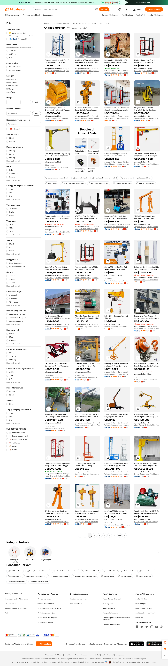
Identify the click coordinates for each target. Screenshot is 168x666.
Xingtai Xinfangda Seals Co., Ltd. (57, 71)
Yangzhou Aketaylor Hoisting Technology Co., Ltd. (87, 425)
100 (119, 535)
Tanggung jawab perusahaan (16, 608)
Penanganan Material (61, 23)
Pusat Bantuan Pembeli (112, 599)
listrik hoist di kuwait (92, 571)
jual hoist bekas (126, 576)
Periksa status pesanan (144, 608)
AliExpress (49, 655)
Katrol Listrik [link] (104, 23)
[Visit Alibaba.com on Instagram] (151, 626)
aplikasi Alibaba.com (118, 644)
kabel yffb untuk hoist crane (38, 571)
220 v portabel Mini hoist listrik (86, 576)
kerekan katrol (109, 576)
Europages (120, 655)
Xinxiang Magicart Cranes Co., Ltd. (147, 118)
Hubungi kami (108, 604)
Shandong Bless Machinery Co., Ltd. (57, 428)
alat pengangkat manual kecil (58, 178)
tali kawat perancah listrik (59, 576)
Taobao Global (94, 655)
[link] (165, 642)
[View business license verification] (106, 662)
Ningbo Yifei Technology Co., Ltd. (57, 377)
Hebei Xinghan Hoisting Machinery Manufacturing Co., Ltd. (147, 71)
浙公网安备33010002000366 (124, 662)
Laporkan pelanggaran (111, 624)
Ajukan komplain (109, 608)
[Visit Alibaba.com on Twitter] (146, 626)
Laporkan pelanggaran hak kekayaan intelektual (116, 619)
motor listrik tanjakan (17, 582)
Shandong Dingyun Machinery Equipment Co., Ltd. (87, 474)
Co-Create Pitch (11, 604)
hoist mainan (52, 183)
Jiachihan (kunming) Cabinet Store (117, 118)
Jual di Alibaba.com (142, 599)
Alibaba (46, 23)
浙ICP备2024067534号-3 (146, 662)
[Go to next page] (124, 535)
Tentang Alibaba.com (13, 594)
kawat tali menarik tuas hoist (74, 183)
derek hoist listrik (81, 178)
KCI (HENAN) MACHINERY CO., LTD (57, 167)
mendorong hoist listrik (124, 183)
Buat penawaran (76, 604)
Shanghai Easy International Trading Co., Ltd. (87, 229)
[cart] (128, 10)
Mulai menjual (140, 604)
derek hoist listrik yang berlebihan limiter (120, 571)
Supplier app (79, 644)
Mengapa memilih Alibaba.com (16, 599)
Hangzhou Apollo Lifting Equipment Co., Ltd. (147, 379)
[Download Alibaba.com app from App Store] (136, 643)
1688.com (58, 655)
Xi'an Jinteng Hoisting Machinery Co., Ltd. (57, 278)
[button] (96, 9)
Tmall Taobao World (72, 655)
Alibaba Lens (19, 644)
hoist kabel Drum (16, 571)
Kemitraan (139, 617)
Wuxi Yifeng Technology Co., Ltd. (146, 328)
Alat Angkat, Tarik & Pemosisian (84, 23)
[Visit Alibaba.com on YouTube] (156, 626)
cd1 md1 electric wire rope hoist (67, 571)
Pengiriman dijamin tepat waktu (49, 608)
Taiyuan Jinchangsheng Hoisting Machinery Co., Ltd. (117, 73)
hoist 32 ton (128, 178)
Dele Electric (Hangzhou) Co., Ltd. (57, 232)
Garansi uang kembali (46, 604)
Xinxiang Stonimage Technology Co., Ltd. (57, 326)
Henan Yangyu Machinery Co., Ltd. (87, 71)
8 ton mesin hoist (147, 571)
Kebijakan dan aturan (45, 622)
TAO (103, 655)
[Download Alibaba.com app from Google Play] (154, 643)
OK (36, 102)
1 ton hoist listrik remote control (105, 178)
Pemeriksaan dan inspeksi (47, 617)
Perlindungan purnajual (46, 613)
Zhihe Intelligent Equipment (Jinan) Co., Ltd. (57, 118)
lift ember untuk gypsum (34, 576)
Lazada (84, 655)
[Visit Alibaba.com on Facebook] (136, 626)
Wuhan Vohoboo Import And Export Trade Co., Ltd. (117, 281)
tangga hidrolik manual (40, 582)
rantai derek (14, 576)
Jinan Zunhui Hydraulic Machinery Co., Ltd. (147, 425)
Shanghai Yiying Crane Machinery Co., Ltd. (87, 118)
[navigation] (23, 279)
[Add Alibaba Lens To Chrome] (44, 643)
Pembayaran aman (45, 599)
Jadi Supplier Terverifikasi (145, 613)
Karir (6, 613)
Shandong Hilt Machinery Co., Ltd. (117, 227)
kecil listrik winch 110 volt (99, 183)
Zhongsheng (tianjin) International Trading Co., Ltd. (87, 522)
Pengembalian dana (110, 613)
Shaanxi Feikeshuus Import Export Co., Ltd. (147, 280)
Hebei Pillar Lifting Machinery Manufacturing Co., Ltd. (117, 326)
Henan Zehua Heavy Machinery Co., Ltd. (147, 164)
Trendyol (110, 655)
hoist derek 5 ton (145, 178)
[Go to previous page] (80, 535)
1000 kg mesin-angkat (146, 183)
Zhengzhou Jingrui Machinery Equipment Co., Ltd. (87, 326)
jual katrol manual (145, 576)
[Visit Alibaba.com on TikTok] (161, 626)
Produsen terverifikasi (78, 599)
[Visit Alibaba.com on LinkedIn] (141, 626)
